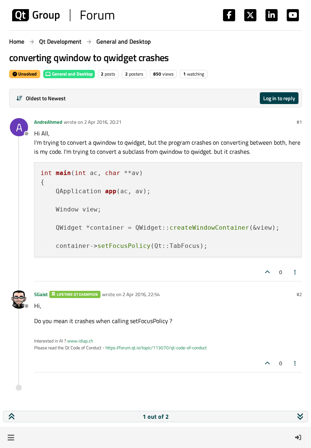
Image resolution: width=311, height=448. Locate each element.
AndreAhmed (48, 122)
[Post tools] (295, 272)
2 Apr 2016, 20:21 (102, 122)
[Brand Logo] (63, 15)
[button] (11, 437)
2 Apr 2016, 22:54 (141, 294)
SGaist (41, 294)
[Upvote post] (267, 272)
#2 (299, 294)
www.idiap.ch (80, 340)
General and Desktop (72, 73)
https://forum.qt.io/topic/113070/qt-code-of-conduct (156, 347)
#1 (299, 122)
